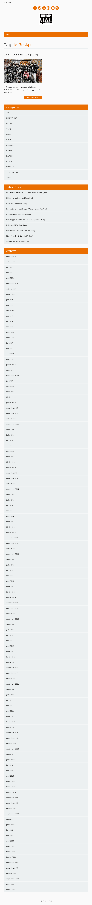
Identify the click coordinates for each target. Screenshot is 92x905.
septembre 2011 (12, 684)
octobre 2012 (11, 614)
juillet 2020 (10, 294)
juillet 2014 (10, 500)
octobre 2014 (11, 484)
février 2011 (10, 722)
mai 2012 (9, 641)
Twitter (39, 8)
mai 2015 (9, 446)
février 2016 (10, 397)
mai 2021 (9, 273)
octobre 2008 (11, 873)
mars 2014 (10, 522)
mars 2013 (10, 586)
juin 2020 (9, 300)
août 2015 (10, 430)
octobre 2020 (11, 289)
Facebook (35, 8)
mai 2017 (9, 348)
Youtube (44, 8)
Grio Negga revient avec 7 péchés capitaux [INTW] (25, 220)
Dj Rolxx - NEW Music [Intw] (16, 225)
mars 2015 (10, 457)
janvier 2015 (11, 467)
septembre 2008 (12, 879)
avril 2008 (10, 884)
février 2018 (10, 338)
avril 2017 (10, 354)
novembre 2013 (12, 543)
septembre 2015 (12, 424)
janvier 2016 (11, 402)
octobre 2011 (11, 679)
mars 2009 (10, 846)
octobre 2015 (11, 419)
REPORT (9, 161)
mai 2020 (9, 305)
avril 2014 (10, 516)
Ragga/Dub (10, 145)
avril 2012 (10, 646)
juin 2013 (9, 570)
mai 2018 (9, 327)
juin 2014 (9, 505)
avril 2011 (10, 711)
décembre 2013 (12, 538)
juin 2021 (9, 267)
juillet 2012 (10, 630)
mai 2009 (9, 835)
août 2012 (10, 624)
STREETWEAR (12, 172)
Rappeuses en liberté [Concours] (18, 214)
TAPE (8, 178)
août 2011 (10, 689)
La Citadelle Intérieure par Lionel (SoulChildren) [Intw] (26, 193)
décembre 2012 (12, 603)
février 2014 (10, 527)
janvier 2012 (11, 662)
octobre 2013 (11, 549)
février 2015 (10, 462)
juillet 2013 (10, 565)
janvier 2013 (11, 597)
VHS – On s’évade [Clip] (21, 54)
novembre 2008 (12, 868)
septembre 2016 (12, 375)
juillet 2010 (10, 760)
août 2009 (10, 819)
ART (8, 113)
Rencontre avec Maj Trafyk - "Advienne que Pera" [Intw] (27, 209)
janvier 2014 (11, 532)
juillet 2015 (10, 435)
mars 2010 (10, 781)
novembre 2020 (12, 283)
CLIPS (28, 98)
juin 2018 (9, 321)
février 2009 (10, 852)
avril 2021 (10, 278)
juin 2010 (9, 765)
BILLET (9, 123)
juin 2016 (9, 381)
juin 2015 (9, 440)
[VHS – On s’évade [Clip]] (23, 82)
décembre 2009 (12, 798)
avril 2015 (10, 451)
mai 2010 (9, 771)
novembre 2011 (12, 673)
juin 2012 (9, 635)
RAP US (9, 156)
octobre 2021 (11, 262)
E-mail (53, 8)
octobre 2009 (11, 808)
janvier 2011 (11, 727)
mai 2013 (9, 576)
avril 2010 (10, 776)
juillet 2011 (10, 695)
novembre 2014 (12, 478)
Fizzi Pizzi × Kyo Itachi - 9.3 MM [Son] (20, 231)
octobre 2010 (11, 743)
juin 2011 (9, 700)
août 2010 (10, 754)
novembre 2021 (12, 256)
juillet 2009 (10, 825)
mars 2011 (10, 716)
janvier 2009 (11, 857)
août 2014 (10, 494)
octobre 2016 (11, 370)
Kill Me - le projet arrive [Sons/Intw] (19, 198)
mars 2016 (10, 392)
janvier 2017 (11, 365)
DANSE (9, 134)
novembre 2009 (12, 803)
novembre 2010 (12, 738)
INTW (32, 98)
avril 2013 (10, 581)
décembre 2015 (12, 408)
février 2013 (10, 592)
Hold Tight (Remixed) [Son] (16, 203)
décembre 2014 (12, 473)
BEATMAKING (11, 118)
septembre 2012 (12, 619)
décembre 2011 (12, 668)
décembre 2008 (12, 863)
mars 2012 (10, 651)
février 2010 (10, 787)
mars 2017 (10, 359)
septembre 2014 (12, 489)
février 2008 (10, 890)
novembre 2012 (12, 608)
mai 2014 (9, 511)
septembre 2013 (12, 554)
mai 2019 (9, 316)
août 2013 (10, 559)
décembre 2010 (12, 733)
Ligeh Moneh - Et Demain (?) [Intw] (19, 236)
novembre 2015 (12, 413)
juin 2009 (9, 830)
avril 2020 (10, 310)
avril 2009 (10, 841)
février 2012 (10, 657)
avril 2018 (10, 332)
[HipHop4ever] (46, 24)
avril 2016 (10, 386)
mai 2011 (9, 706)
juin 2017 (9, 343)
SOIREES (10, 167)
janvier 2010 (11, 792)
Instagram (48, 8)
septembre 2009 (12, 814)
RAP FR (37, 98)
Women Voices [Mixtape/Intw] (17, 241)
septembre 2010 (12, 749)
